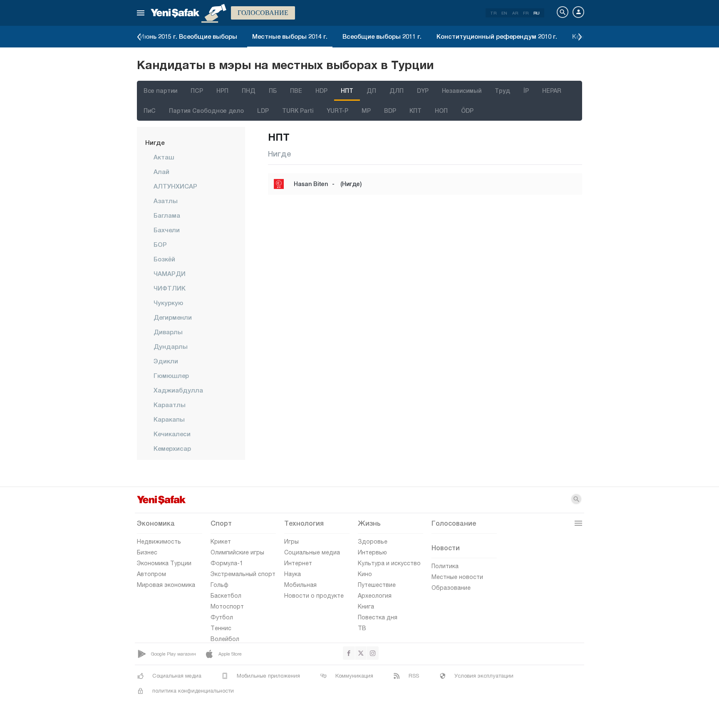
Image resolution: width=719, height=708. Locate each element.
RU (536, 12)
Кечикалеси (172, 433)
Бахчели (167, 230)
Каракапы (169, 419)
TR (493, 12)
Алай (161, 171)
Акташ (164, 157)
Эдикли (166, 361)
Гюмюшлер (171, 375)
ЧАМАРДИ (170, 273)
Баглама (167, 215)
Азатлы (166, 200)
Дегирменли (173, 317)
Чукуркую (168, 302)
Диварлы (168, 331)
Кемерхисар (172, 448)
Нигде (154, 142)
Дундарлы (171, 346)
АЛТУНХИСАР (175, 186)
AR (515, 12)
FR (525, 12)
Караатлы (170, 404)
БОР (160, 244)
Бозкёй (164, 259)
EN (504, 12)
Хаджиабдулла (178, 390)
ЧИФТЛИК (170, 288)
